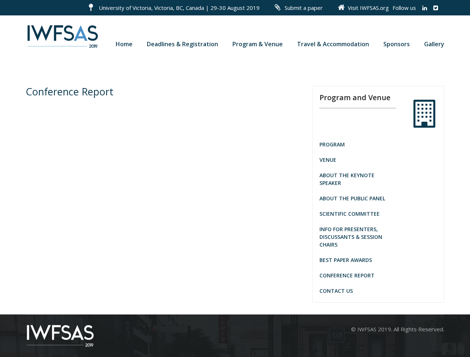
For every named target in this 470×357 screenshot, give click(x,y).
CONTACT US (336, 290)
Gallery (434, 44)
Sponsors (396, 44)
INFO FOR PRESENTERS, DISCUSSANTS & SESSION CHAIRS (350, 237)
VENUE (327, 159)
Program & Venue (257, 44)
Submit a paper (304, 7)
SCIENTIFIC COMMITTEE (349, 213)
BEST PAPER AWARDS (345, 259)
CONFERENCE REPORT (347, 275)
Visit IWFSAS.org (368, 7)
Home (124, 44)
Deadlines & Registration (182, 44)
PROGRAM (332, 144)
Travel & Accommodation (333, 44)
